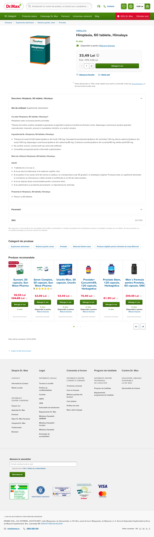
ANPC (41, 399)
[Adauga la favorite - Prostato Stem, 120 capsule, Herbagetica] (120, 263)
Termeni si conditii (46, 383)
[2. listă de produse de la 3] (77, 326)
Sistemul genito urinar (45, 246)
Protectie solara (29, 16)
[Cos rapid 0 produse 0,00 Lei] (147, 6)
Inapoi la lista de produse (21, 351)
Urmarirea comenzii (82, 16)
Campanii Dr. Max (18, 423)
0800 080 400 (32, 529)
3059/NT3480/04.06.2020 (52, 524)
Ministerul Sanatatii (46, 430)
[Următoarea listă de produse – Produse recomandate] (143, 326)
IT (149, 529)
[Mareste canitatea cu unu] (91, 65)
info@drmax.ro (13, 529)
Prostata (63, 246)
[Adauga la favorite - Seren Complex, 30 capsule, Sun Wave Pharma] (51, 263)
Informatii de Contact (20, 383)
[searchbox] (59, 6)
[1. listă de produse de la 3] (74, 326)
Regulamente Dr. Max (47, 412)
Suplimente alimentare (20, 246)
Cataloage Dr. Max (49, 16)
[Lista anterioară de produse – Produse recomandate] (136, 326)
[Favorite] (124, 6)
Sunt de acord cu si (29, 468)
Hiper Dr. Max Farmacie (21, 419)
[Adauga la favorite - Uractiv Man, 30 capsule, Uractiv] (74, 263)
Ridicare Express (43, 312)
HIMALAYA (81, 30)
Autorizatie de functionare (49, 407)
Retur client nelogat (74, 410)
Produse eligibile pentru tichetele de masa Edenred (118, 246)
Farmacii (65, 16)
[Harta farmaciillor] (98, 6)
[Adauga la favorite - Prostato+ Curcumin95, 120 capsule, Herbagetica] (97, 263)
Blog (97, 16)
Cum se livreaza (73, 390)
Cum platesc (72, 401)
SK (144, 529)
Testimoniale (17, 427)
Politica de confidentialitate (37, 468)
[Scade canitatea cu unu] (81, 65)
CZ (140, 529)
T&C (24, 468)
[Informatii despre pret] (97, 55)
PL (147, 529)
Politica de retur (73, 405)
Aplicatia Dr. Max (18, 410)
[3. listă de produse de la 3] (80, 326)
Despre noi (16, 406)
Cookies (42, 394)
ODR (41, 403)
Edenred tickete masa (82, 246)
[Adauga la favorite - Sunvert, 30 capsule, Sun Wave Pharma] (28, 263)
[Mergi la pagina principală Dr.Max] (14, 6)
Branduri (15, 432)
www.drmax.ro (137, 84)
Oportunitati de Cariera (131, 388)
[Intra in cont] (131, 6)
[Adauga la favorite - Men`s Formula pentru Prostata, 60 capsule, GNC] (143, 263)
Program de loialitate (102, 388)
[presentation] (20, 269)
